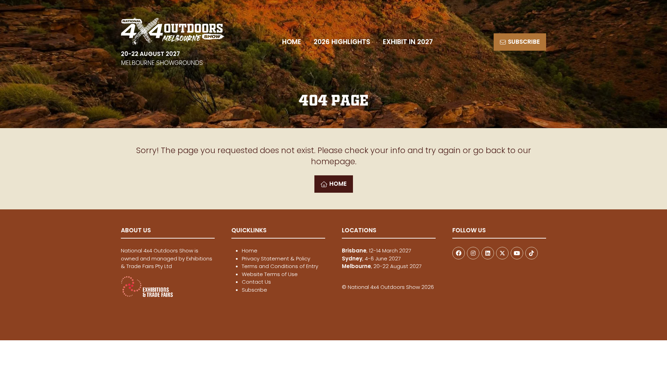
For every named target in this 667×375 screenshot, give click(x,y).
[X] (502, 253)
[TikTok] (531, 253)
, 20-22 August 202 (380, 266)
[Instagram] (473, 253)
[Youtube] (517, 253)
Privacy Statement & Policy (276, 258)
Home (249, 250)
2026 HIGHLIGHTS (342, 42)
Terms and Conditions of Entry (280, 266)
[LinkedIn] (487, 253)
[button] (520, 42)
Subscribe (254, 289)
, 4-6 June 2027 (371, 258)
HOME (291, 42)
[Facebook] (458, 253)
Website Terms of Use (270, 274)
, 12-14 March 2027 (376, 250)
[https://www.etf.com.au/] (147, 295)
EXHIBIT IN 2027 (408, 42)
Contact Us (256, 281)
